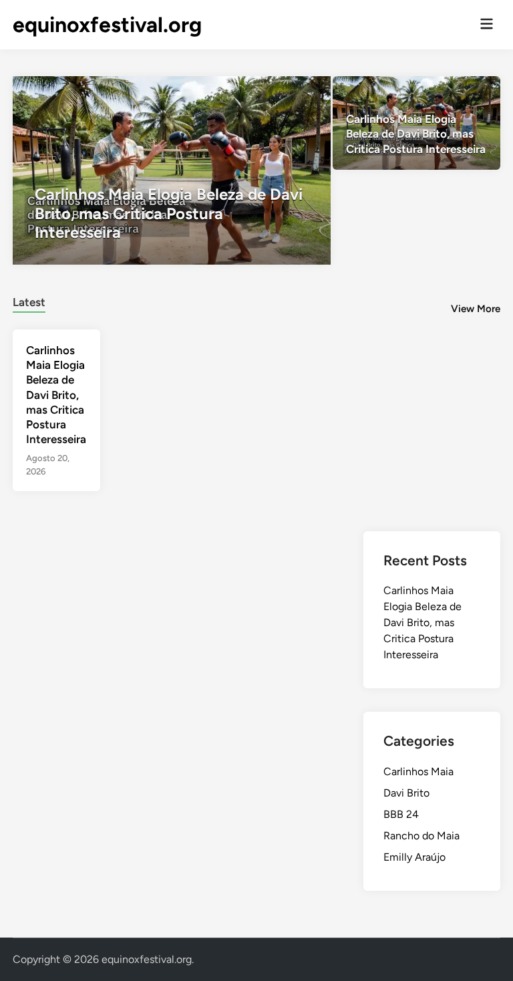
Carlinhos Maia (418, 771)
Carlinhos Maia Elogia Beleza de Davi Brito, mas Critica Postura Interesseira (56, 394)
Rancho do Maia (421, 835)
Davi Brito (406, 793)
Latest (29, 302)
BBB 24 (401, 814)
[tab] (29, 300)
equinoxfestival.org (107, 24)
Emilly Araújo (414, 857)
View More (475, 309)
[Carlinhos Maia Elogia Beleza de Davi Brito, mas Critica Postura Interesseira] (172, 170)
